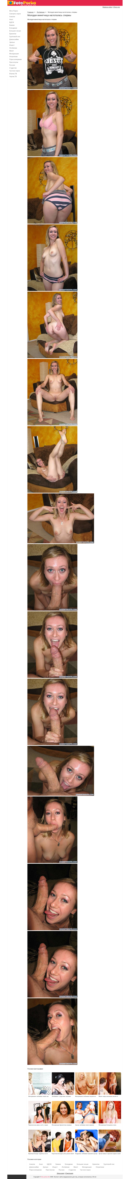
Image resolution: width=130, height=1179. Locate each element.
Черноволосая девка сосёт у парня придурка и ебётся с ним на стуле (38, 1125)
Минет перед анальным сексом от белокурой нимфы (108, 1097)
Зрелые (12, 42)
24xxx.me (116, 7)
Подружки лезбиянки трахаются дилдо (86, 1153)
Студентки (13, 68)
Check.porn (69, 1173)
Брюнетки (12, 34)
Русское (12, 65)
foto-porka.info (45, 1177)
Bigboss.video (107, 7)
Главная (30, 12)
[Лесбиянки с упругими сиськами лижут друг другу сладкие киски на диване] (63, 1083)
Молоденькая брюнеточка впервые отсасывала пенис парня (62, 1125)
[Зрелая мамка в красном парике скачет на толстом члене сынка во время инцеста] (110, 1141)
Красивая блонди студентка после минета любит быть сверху (38, 1154)
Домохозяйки (14, 39)
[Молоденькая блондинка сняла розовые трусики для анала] (110, 1112)
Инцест (11, 45)
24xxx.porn (60, 1173)
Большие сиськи (15, 31)
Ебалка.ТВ (13, 73)
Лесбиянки (13, 48)
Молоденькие (14, 54)
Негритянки (13, 56)
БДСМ (11, 22)
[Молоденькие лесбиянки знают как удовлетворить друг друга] (39, 1083)
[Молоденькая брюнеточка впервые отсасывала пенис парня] (63, 1112)
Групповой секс (14, 36)
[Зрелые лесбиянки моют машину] (86, 1112)
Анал (11, 19)
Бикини (11, 25)
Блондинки (13, 28)
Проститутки (13, 62)
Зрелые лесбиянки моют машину (84, 1125)
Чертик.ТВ (13, 76)
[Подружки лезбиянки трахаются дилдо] (86, 1141)
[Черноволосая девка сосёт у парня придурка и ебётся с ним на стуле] (39, 1112)
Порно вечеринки (15, 59)
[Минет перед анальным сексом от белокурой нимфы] (110, 1083)
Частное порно (14, 71)
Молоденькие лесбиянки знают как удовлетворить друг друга (38, 1097)
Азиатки (12, 16)
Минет (11, 51)
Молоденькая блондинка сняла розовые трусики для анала (107, 1125)
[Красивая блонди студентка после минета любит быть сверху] (39, 1141)
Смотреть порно (15, 14)
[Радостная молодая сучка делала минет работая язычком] (63, 1141)
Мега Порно (13, 11)
